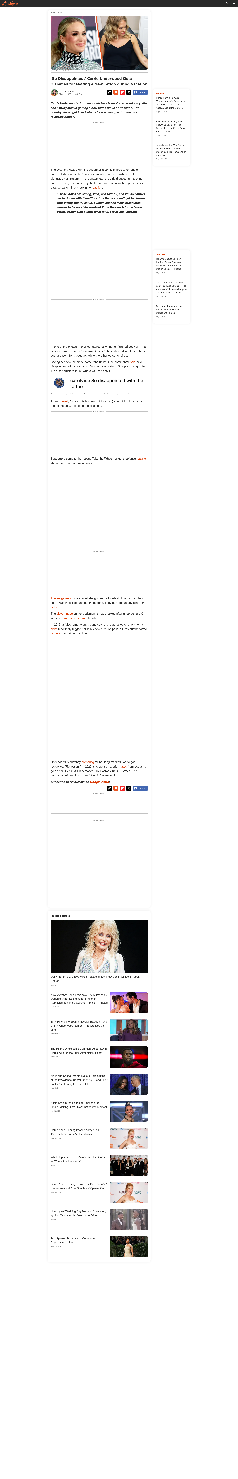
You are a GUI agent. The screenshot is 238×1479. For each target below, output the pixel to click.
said (132, 362)
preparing (88, 762)
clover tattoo (65, 613)
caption (97, 187)
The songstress (61, 598)
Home (53, 12)
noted (54, 607)
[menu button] (234, 3)
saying (142, 458)
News (60, 12)
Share (142, 92)
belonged (57, 633)
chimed (63, 401)
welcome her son (75, 618)
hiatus (123, 766)
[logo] (10, 3)
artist (54, 629)
